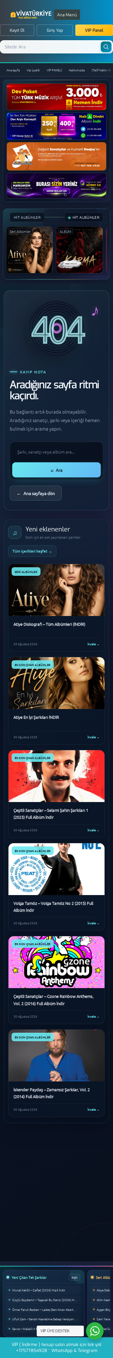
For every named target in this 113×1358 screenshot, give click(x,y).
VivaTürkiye (31, 14)
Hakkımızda (77, 70)
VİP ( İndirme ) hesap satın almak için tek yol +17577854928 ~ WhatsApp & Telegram (56, 1348)
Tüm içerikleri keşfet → (32, 550)
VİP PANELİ (54, 70)
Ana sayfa (13, 70)
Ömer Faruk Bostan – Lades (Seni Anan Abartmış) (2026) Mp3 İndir (46, 1309)
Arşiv (75, 1277)
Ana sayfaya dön (36, 493)
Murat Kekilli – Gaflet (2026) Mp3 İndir (38, 1290)
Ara (56, 470)
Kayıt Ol (17, 30)
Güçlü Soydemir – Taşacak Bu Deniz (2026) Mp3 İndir (46, 1299)
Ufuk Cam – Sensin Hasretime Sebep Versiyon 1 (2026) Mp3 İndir (46, 1319)
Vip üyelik (33, 70)
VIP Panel (94, 30)
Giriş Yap (55, 30)
